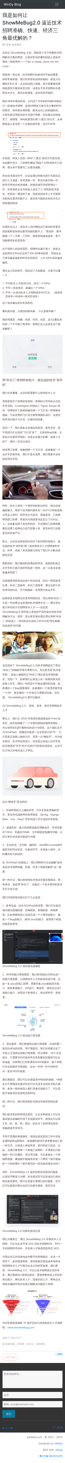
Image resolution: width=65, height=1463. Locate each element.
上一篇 (9, 1428)
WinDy (59, 1443)
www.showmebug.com (20, 1327)
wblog (59, 1449)
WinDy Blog (12, 4)
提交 (8, 1413)
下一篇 (56, 1427)
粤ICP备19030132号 (51, 1456)
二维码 (59, 1354)
